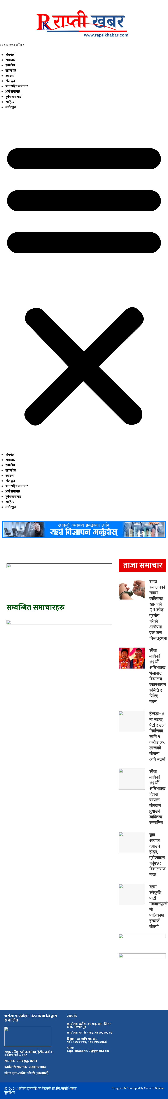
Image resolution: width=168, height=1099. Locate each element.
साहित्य (9, 102)
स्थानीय (10, 65)
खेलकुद (10, 81)
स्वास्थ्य (9, 76)
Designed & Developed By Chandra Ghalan (138, 1088)
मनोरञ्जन (10, 107)
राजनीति (10, 70)
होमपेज (9, 55)
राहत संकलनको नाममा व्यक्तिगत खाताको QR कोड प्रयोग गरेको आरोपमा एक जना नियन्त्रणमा (158, 610)
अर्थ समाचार (12, 91)
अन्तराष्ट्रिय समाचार (16, 86)
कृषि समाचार (13, 97)
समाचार (10, 60)
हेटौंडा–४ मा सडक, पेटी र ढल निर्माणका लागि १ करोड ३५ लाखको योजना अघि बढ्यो (157, 736)
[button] (84, 282)
